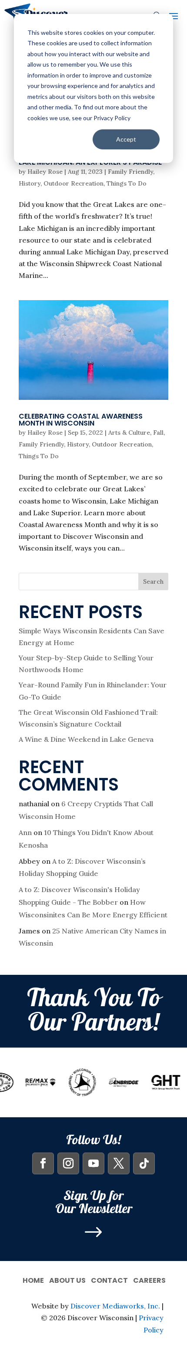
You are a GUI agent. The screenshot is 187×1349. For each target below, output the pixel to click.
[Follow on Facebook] (43, 1163)
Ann (25, 832)
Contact (109, 1279)
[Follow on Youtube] (93, 1163)
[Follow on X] (119, 1163)
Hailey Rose (45, 172)
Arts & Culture (129, 432)
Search (153, 581)
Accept (126, 139)
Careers (149, 1279)
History (29, 183)
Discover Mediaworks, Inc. (115, 1306)
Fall (158, 432)
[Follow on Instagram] (68, 1163)
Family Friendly (130, 172)
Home (33, 1279)
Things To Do (127, 183)
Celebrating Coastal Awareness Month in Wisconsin (81, 419)
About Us (67, 1279)
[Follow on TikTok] (144, 1163)
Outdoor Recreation (73, 183)
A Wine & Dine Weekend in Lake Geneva (86, 739)
